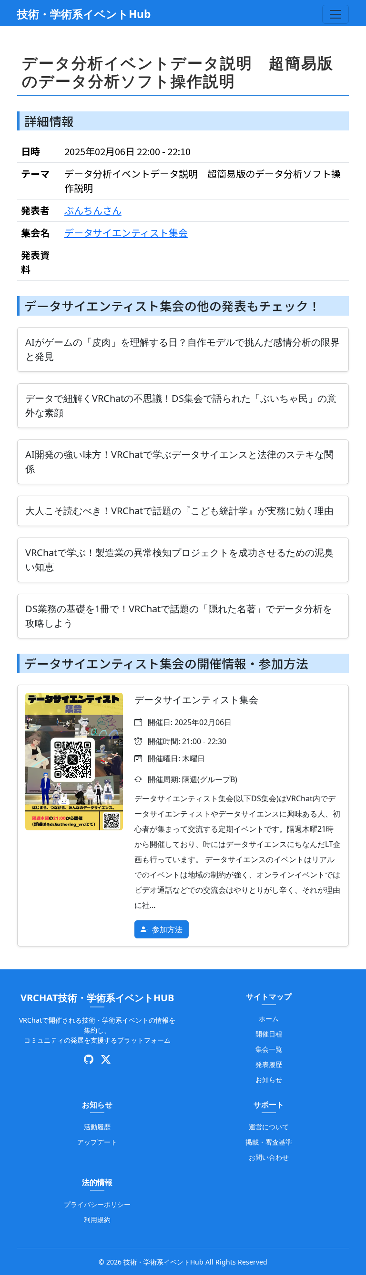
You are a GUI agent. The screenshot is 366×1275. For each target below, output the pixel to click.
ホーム (269, 1018)
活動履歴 (97, 1126)
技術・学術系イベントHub (84, 14)
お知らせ (268, 1079)
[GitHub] (88, 1060)
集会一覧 (268, 1049)
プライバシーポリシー (97, 1204)
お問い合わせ (269, 1157)
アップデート (97, 1141)
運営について (269, 1126)
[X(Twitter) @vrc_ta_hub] (106, 1060)
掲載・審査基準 (268, 1141)
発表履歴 (268, 1064)
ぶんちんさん (93, 210)
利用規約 (97, 1219)
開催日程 (268, 1033)
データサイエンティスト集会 (126, 232)
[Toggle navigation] (335, 14)
